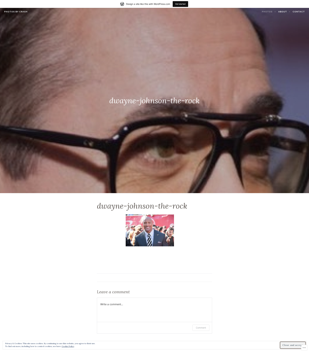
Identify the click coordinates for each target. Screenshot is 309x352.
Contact (299, 11)
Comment (201, 327)
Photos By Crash (16, 11)
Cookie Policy (68, 346)
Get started (180, 4)
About (282, 11)
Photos (267, 11)
